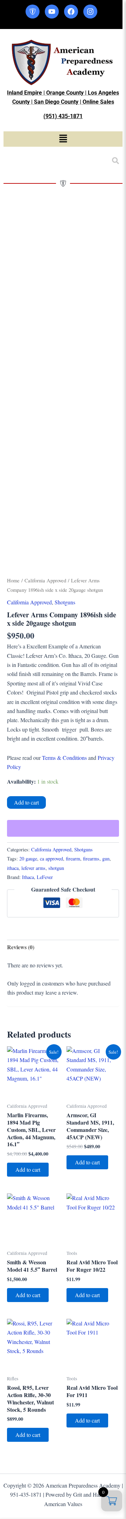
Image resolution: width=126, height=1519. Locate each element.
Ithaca (28, 877)
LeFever (45, 877)
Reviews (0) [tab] (20, 947)
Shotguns (65, 602)
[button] (63, 138)
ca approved (51, 858)
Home (13, 580)
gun (106, 858)
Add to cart (26, 802)
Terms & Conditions (64, 757)
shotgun (56, 868)
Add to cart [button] (27, 1169)
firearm (73, 858)
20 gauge (28, 858)
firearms (91, 858)
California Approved (45, 580)
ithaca (13, 868)
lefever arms (33, 868)
